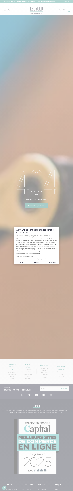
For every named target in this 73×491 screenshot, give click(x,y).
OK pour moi (52, 262)
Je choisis (36, 262)
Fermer (21, 262)
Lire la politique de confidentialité (24, 256)
